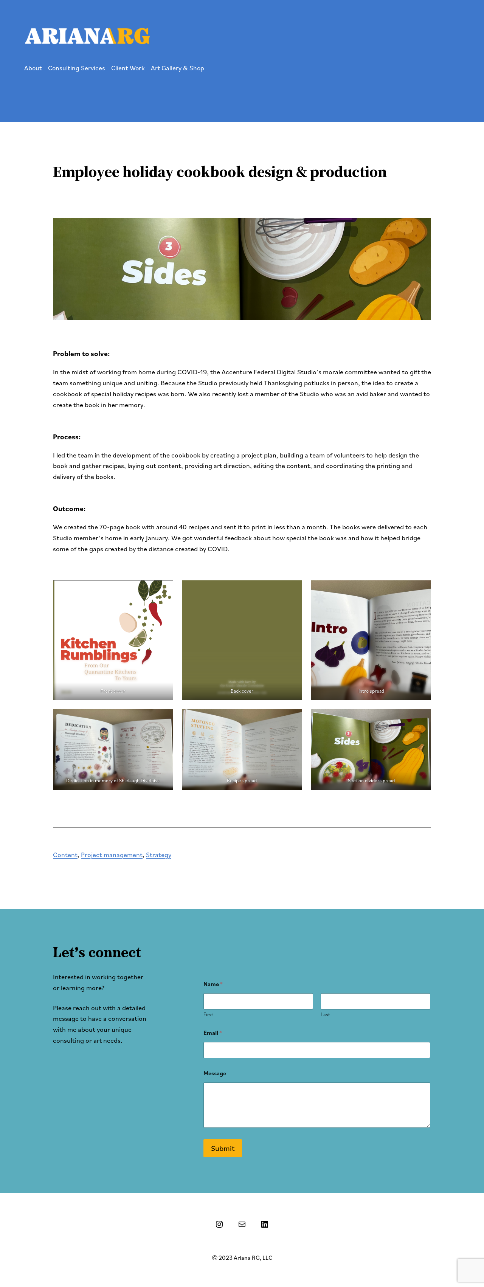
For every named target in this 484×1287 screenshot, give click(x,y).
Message (214, 1073)
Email (212, 1032)
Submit (222, 1148)
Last (325, 1014)
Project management (112, 854)
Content (65, 854)
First (208, 1014)
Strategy (158, 854)
